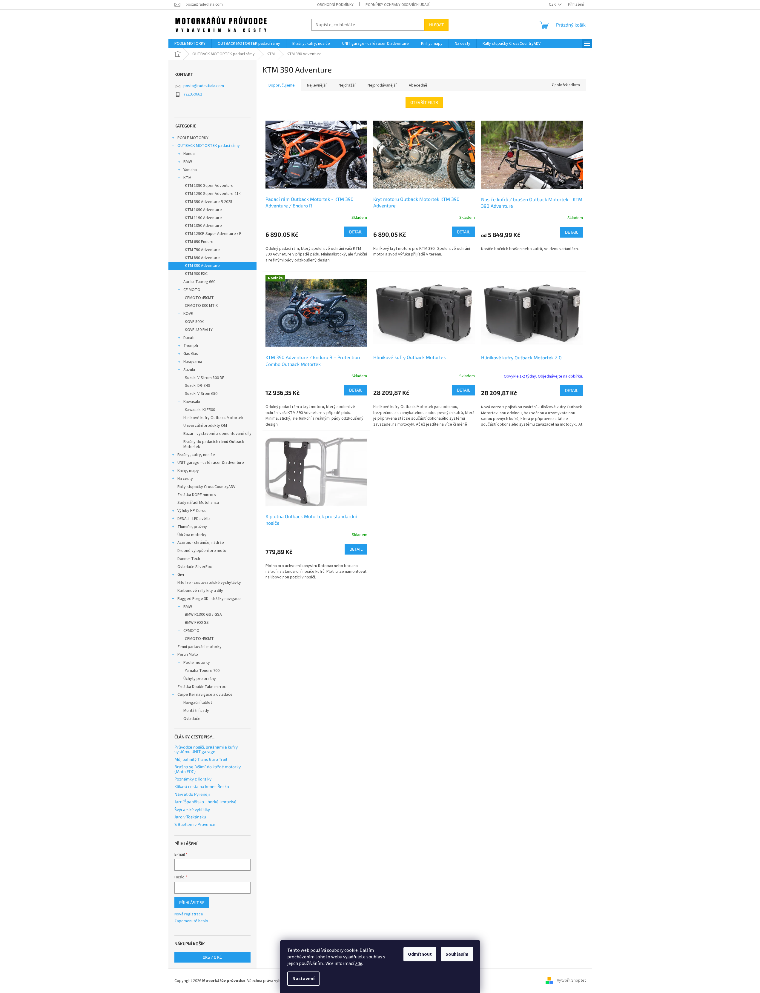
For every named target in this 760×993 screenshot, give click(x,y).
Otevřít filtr (424, 102)
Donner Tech (188, 559)
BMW (187, 162)
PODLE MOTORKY (192, 138)
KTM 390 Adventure (202, 266)
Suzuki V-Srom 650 (201, 394)
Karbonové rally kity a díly (200, 591)
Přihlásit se (192, 902)
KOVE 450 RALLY (199, 330)
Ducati (188, 338)
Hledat (436, 24)
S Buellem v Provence (194, 824)
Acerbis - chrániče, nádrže (200, 543)
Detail (355, 231)
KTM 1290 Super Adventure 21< (213, 194)
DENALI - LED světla (194, 519)
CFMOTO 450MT (199, 298)
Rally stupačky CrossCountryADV (206, 487)
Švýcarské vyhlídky (192, 809)
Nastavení (303, 978)
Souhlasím (457, 954)
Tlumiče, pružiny (192, 527)
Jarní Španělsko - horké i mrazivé (205, 801)
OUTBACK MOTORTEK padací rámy (208, 146)
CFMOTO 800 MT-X (201, 306)
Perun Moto (187, 655)
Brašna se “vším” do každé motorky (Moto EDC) (207, 769)
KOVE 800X (194, 322)
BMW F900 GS (197, 623)
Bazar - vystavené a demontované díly (217, 434)
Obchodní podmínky (335, 4)
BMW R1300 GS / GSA (203, 615)
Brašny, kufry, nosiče (196, 455)
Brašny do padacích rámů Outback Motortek (213, 444)
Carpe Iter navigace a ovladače (205, 695)
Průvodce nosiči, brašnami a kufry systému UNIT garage (206, 749)
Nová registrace (188, 914)
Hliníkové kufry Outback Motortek (213, 418)
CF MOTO (191, 290)
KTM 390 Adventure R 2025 (208, 202)
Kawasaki (191, 402)
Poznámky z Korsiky (192, 779)
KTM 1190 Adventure (203, 218)
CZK (553, 4)
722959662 (192, 94)
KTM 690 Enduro (199, 242)
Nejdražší (347, 85)
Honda (189, 154)
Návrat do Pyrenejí (192, 794)
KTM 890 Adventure (202, 258)
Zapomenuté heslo (191, 921)
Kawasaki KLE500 (200, 410)
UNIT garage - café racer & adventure (210, 463)
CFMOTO (191, 631)
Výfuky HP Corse (192, 511)
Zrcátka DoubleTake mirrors (202, 687)
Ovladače (191, 719)
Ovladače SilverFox (194, 567)
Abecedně (418, 85)
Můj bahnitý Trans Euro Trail (200, 759)
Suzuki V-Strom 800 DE (204, 378)
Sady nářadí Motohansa (198, 503)
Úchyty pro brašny (199, 679)
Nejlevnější (316, 85)
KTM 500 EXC (196, 274)
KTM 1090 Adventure (203, 210)
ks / (212, 957)
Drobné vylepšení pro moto (201, 551)
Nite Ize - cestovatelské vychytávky (209, 583)
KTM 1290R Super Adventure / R (213, 234)
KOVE (188, 314)
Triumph (190, 346)
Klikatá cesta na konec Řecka (201, 786)
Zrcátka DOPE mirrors (196, 495)
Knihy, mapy (188, 471)
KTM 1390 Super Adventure (209, 186)
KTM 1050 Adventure (203, 226)
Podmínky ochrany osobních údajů (398, 4)
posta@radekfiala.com (203, 86)
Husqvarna (192, 362)
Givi (180, 575)
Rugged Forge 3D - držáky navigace (209, 599)
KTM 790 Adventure (202, 250)
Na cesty (185, 479)
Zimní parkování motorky (199, 647)
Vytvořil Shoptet (571, 981)
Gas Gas (190, 354)
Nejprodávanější (382, 85)
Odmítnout (420, 954)
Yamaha (190, 170)
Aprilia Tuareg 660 (199, 282)
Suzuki (189, 370)
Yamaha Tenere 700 (202, 671)
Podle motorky (196, 663)
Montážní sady (196, 711)
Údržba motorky (191, 535)
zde (358, 963)
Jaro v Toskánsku (190, 817)
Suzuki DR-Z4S (197, 386)
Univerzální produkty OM (205, 426)
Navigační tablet (197, 703)
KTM (187, 178)
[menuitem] (189, 43)
